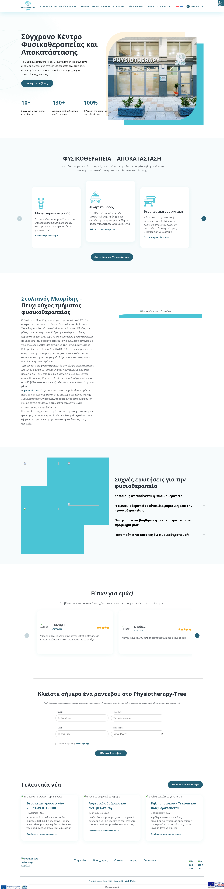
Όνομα (60, 712)
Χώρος (133, 860)
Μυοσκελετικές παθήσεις (129, 6)
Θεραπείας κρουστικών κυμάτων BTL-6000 (45, 805)
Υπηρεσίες (74, 6)
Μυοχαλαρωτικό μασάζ (52, 213)
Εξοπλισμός (60, 6)
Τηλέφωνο (117, 712)
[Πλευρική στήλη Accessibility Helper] (221, 3)
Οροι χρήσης (100, 860)
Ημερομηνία (118, 728)
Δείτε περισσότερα (46, 235)
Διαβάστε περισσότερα (40, 834)
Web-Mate (130, 881)
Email (60, 728)
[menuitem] (177, 6)
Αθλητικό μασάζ (101, 207)
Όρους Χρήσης (82, 743)
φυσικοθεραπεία (33, 390)
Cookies (118, 860)
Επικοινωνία (163, 6)
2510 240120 (197, 6)
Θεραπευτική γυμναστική (163, 211)
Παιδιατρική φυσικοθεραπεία (98, 6)
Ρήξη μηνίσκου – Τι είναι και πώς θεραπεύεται (173, 805)
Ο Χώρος (150, 6)
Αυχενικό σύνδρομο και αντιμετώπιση (107, 805)
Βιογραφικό (46, 6)
